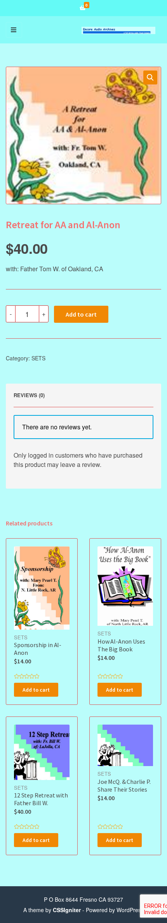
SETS (38, 358)
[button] (150, 77)
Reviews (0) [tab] (29, 395)
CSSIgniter (67, 910)
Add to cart (81, 314)
